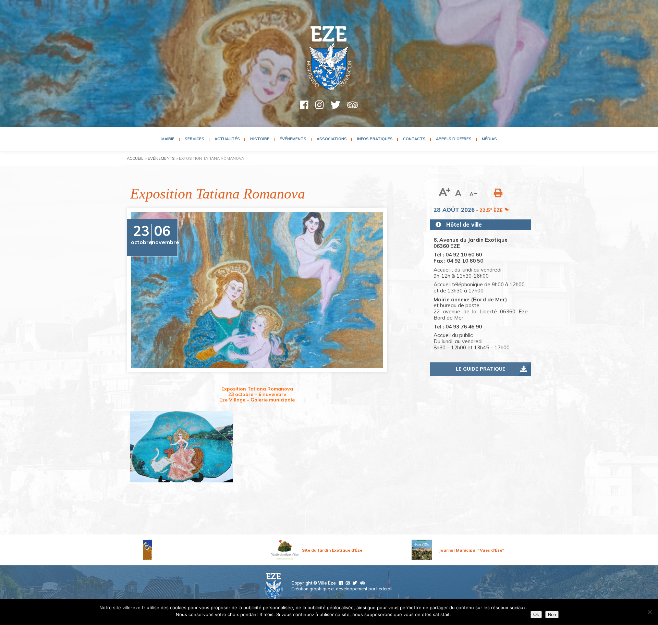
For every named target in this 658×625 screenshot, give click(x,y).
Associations (332, 138)
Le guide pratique (480, 369)
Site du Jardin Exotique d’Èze (332, 550)
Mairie (167, 138)
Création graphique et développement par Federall (341, 588)
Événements (293, 138)
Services (194, 138)
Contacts (414, 138)
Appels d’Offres (454, 138)
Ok (536, 614)
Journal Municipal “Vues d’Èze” (471, 550)
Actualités (227, 138)
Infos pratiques (375, 138)
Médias (489, 138)
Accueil (135, 158)
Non (552, 614)
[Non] (649, 612)
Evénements (161, 158)
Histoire (259, 138)
